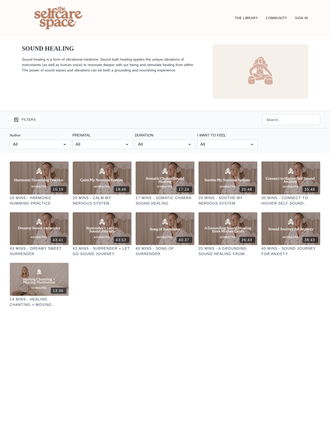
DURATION (144, 135)
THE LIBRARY (246, 18)
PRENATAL (81, 135)
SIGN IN (301, 18)
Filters (29, 119)
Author (15, 135)
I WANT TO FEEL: (212, 135)
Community (276, 18)
